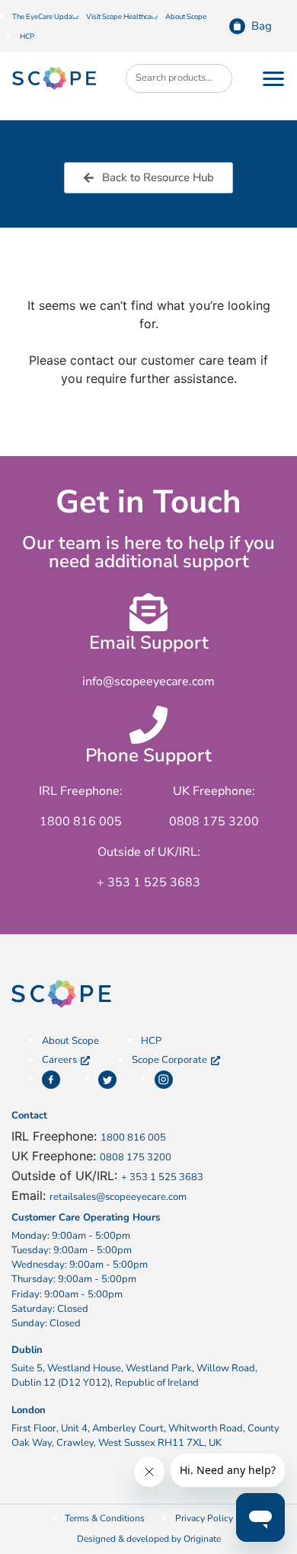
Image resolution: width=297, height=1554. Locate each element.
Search (213, 78)
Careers (59, 1060)
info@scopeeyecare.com (148, 681)
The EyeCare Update (45, 16)
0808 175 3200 (135, 1157)
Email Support (149, 642)
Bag (261, 26)
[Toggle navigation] (273, 78)
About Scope (185, 16)
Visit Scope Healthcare (122, 16)
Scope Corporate (169, 1060)
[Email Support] (148, 612)
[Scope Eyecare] (54, 77)
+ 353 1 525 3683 (162, 1177)
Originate (202, 1539)
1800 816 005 (133, 1137)
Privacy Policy (204, 1518)
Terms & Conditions (105, 1518)
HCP (27, 36)
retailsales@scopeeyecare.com (118, 1197)
